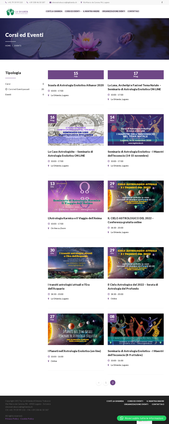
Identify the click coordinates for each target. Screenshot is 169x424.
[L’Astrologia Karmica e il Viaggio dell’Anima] (76, 196)
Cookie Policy (27, 419)
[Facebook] (162, 2)
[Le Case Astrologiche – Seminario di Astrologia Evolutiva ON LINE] (76, 130)
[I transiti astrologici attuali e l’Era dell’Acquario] (76, 263)
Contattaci (158, 404)
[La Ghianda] (17, 11)
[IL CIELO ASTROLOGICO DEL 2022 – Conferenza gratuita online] (136, 196)
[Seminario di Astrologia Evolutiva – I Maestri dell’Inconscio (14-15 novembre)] (136, 130)
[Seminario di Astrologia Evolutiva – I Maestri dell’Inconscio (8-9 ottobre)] (136, 329)
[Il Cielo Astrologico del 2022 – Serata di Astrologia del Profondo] (136, 263)
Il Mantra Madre (155, 401)
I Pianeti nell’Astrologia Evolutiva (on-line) (74, 351)
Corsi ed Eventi (135, 401)
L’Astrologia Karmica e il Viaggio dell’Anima (75, 218)
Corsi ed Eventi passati (19, 89)
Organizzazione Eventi (136, 404)
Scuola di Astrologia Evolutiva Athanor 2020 (76, 85)
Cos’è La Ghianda (115, 401)
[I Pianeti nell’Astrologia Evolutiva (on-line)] (76, 329)
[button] (141, 418)
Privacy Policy (12, 419)
